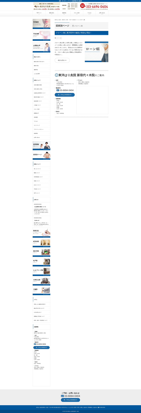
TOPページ (39, 13)
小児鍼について (37, 105)
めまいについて (37, 184)
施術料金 (64, 13)
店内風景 (36, 117)
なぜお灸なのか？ (38, 312)
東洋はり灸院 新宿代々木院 (73, 411)
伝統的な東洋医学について (39, 93)
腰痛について (37, 172)
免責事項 (36, 133)
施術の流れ (51, 13)
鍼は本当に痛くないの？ (39, 308)
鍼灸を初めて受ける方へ (39, 61)
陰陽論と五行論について (39, 316)
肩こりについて (37, 168)
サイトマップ (37, 125)
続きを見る (62, 60)
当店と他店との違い (38, 89)
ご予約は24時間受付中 (64, 94)
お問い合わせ (102, 13)
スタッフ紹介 (77, 13)
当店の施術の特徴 (38, 84)
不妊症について (37, 189)
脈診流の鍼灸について (38, 97)
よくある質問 (37, 73)
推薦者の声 (36, 113)
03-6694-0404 (65, 90)
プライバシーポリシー (38, 129)
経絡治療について (38, 101)
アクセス (89, 13)
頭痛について (37, 180)
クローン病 (59, 38)
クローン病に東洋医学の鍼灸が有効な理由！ (74, 33)
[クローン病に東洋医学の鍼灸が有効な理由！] (96, 42)
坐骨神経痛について (38, 176)
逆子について (37, 193)
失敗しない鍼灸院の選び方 (39, 304)
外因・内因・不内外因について (40, 320)
